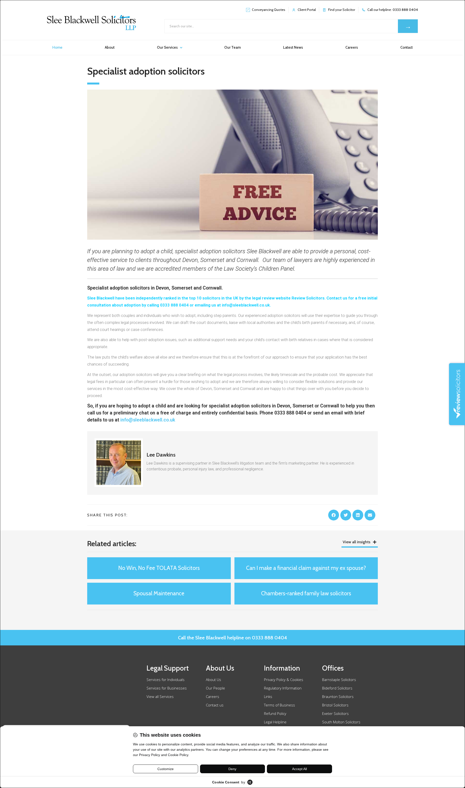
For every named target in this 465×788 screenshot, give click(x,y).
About (110, 47)
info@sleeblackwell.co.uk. (246, 305)
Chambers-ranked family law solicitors (306, 593)
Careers (351, 47)
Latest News (293, 47)
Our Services (167, 47)
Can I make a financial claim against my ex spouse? (306, 568)
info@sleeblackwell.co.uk (147, 420)
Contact (406, 47)
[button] (333, 515)
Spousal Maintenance (158, 593)
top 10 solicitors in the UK (213, 298)
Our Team (232, 47)
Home (57, 47)
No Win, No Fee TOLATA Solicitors (159, 568)
